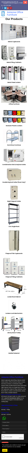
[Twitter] (5, 8)
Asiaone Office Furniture (12, 377)
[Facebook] (2, 8)
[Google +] (8, 8)
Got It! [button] (4, 450)
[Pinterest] (11, 8)
